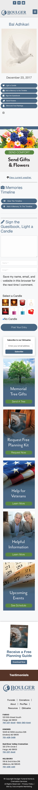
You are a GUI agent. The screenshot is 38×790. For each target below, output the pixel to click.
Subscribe (19, 352)
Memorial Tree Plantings (14, 106)
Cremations (24, 700)
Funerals (11, 700)
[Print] (3, 112)
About (13, 704)
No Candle (10, 318)
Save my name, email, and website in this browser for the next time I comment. (19, 280)
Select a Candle (12, 295)
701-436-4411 (9, 767)
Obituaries (26, 708)
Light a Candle (11, 85)
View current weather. (20, 177)
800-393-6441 (24, 722)
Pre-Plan (23, 704)
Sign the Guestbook (12, 96)
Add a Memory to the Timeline (16, 90)
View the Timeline (14, 201)
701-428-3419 (9, 737)
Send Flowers (11, 101)
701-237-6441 (9, 722)
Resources (13, 708)
